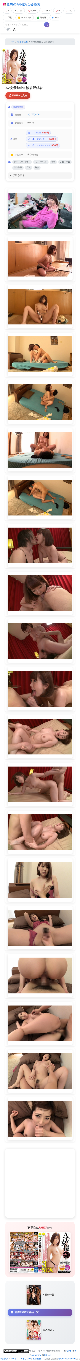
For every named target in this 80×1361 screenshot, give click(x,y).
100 (70, 10)
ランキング (26, 17)
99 (21, 10)
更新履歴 (37, 1358)
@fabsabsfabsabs (67, 1358)
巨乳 (10, 17)
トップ (11, 42)
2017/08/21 (33, 114)
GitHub (47, 1355)
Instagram (36, 1355)
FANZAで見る (19, 95)
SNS (57, 17)
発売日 (43, 17)
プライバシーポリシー (20, 1358)
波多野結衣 (22, 42)
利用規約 (4, 1358)
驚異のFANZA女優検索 (23, 4)
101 (46, 10)
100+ (33, 10)
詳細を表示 (19, 175)
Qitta (68, 1350)
